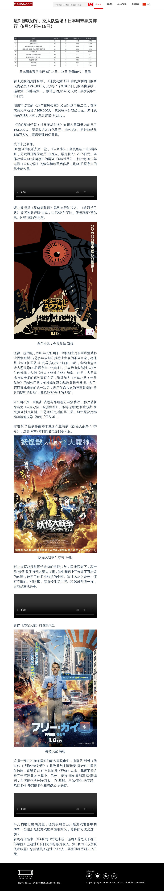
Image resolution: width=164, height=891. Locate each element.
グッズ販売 (121, 4)
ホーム (98, 4)
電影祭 (109, 4)
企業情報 (135, 4)
